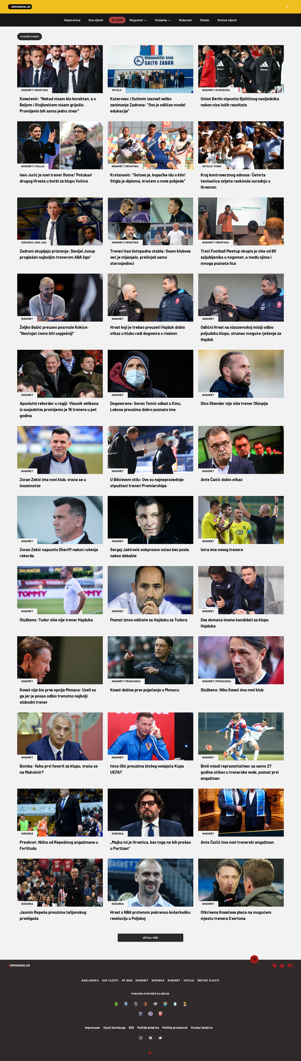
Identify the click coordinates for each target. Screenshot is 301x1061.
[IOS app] (282, 965)
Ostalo (116, 90)
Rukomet (27, 318)
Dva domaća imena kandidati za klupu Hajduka (235, 622)
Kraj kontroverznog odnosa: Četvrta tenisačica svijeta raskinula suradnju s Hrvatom (235, 180)
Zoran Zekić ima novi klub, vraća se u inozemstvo (53, 482)
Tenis (217, 166)
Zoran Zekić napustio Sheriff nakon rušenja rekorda (59, 552)
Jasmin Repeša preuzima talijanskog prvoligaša (53, 915)
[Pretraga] (287, 7)
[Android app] (275, 965)
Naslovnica (90, 980)
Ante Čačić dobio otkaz (221, 479)
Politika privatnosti (175, 1027)
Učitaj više (150, 937)
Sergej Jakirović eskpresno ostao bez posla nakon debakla (149, 552)
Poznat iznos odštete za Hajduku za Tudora (148, 619)
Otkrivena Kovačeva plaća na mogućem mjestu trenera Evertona (236, 915)
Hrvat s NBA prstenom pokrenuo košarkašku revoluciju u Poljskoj (150, 915)
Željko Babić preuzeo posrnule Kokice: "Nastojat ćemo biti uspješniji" (54, 330)
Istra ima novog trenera (222, 549)
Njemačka (223, 90)
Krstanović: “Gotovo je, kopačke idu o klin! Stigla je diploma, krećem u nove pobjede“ (148, 177)
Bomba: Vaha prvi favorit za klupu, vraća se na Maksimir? (59, 769)
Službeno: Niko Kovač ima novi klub (232, 689)
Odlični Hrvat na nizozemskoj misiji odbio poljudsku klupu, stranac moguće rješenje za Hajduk (241, 333)
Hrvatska (41, 90)
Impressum (92, 1027)
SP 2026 (127, 980)
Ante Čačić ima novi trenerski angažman (237, 842)
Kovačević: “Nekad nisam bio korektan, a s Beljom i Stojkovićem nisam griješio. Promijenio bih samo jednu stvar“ (58, 104)
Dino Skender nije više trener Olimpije (234, 403)
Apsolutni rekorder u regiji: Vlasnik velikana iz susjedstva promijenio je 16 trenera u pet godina (59, 409)
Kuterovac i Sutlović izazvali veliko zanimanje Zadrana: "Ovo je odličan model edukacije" (147, 104)
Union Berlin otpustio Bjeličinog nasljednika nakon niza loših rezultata (240, 101)
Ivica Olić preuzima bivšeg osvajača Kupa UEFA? (147, 769)
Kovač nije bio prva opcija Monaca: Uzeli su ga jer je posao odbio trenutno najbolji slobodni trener (58, 695)
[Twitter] (160, 1038)
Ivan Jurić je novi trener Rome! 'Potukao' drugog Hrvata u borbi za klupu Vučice (56, 177)
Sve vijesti (110, 980)
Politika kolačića (148, 1027)
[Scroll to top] (254, 959)
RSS (131, 1027)
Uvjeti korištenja (114, 1027)
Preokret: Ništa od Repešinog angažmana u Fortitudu (59, 845)
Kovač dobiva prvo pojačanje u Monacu (144, 689)
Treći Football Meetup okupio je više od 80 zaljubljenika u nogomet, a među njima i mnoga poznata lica (238, 257)
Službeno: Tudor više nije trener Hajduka (56, 619)
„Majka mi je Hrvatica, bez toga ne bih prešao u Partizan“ (150, 845)
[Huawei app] (290, 965)
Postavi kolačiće (202, 1027)
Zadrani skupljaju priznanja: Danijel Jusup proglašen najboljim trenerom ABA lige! (57, 254)
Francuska (133, 681)
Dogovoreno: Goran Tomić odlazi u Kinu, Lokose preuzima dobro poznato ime (145, 406)
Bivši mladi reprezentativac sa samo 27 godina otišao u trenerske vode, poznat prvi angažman (240, 772)
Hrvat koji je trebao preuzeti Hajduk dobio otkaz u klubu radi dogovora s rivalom (147, 330)
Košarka (27, 242)
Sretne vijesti (208, 980)
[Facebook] (150, 1038)
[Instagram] (140, 1038)
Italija (39, 166)
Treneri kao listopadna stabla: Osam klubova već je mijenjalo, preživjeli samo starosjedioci (150, 257)
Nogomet (27, 90)
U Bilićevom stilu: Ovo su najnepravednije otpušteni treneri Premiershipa (147, 482)
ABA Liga (40, 242)
